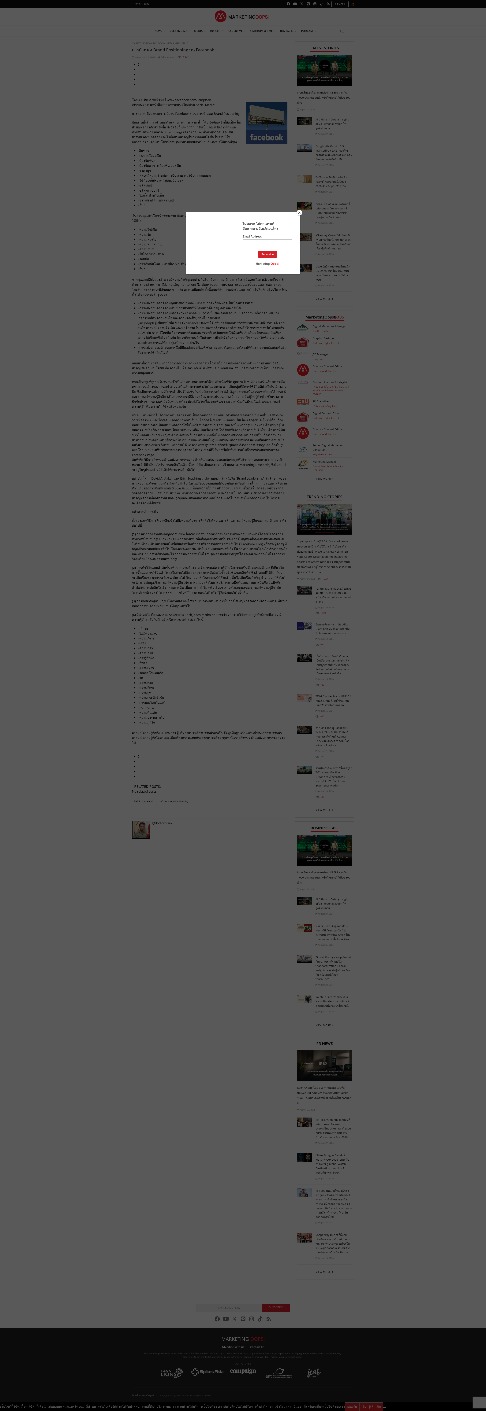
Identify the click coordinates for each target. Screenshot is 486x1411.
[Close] (299, 213)
